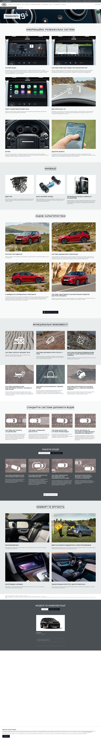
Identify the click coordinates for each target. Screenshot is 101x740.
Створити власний (51, 494)
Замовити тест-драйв (51, 312)
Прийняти (6, 736)
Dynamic (45, 609)
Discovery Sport (54, 609)
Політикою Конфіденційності (87, 731)
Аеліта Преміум (6, 1)
